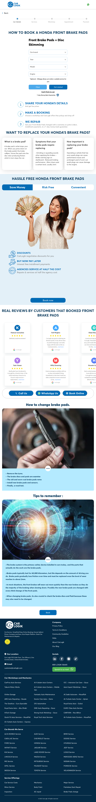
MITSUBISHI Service (41, 761)
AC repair (37, 792)
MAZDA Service (40, 757)
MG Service (8, 761)
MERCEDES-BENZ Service (73, 757)
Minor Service (9, 787)
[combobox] (47, 52)
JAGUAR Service (40, 748)
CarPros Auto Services (12, 683)
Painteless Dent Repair (72, 787)
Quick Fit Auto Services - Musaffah (17, 717)
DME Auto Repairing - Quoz (44, 708)
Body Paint (38, 787)
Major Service (69, 783)
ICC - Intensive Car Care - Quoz (76, 683)
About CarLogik (58, 642)
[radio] (12, 335)
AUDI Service (39, 734)
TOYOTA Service (40, 770)
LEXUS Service (69, 752)
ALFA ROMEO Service (12, 734)
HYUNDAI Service (70, 743)
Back (48, 612)
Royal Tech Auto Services (43, 717)
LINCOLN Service (11, 757)
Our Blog (55, 646)
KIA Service (8, 752)
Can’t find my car (48, 92)
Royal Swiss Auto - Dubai (73, 704)
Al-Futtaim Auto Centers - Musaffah (77, 717)
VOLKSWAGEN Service (72, 770)
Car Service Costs (11, 783)
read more (21, 379)
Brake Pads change (71, 792)
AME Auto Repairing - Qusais (15, 699)
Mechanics (38, 783)
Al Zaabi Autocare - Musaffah (75, 694)
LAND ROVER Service (42, 752)
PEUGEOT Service (41, 766)
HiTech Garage (10, 713)
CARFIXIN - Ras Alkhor (72, 713)
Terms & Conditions (59, 630)
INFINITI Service (10, 748)
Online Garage (9, 694)
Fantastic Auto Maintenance (44, 694)
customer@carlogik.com (13, 668)
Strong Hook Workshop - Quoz (45, 713)
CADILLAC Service (11, 738)
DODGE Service (70, 738)
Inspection (8, 792)
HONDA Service (40, 743)
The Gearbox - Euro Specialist (15, 704)
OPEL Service (9, 766)
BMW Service (69, 734)
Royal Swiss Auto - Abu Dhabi (15, 708)
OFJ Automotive (40, 704)
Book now (48, 300)
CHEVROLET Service (42, 738)
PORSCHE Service (70, 766)
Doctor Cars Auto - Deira (43, 699)
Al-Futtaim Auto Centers (43, 683)
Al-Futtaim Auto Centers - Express (17, 722)
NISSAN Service (70, 761)
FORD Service (9, 743)
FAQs (54, 638)
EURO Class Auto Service (73, 708)
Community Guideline (60, 634)
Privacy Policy (57, 626)
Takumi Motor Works (12, 687)
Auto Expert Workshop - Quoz (75, 687)
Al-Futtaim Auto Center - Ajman (76, 699)
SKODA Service (10, 770)
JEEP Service (68, 748)
